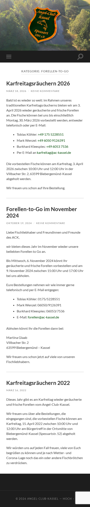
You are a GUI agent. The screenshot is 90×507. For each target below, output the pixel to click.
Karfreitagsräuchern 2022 (38, 382)
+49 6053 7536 (57, 146)
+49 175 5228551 (51, 134)
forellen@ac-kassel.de (43, 317)
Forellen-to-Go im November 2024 (41, 212)
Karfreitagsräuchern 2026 (38, 83)
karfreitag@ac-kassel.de (54, 152)
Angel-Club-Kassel (43, 498)
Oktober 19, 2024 (19, 223)
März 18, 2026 (16, 91)
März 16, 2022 (16, 390)
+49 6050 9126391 (51, 140)
